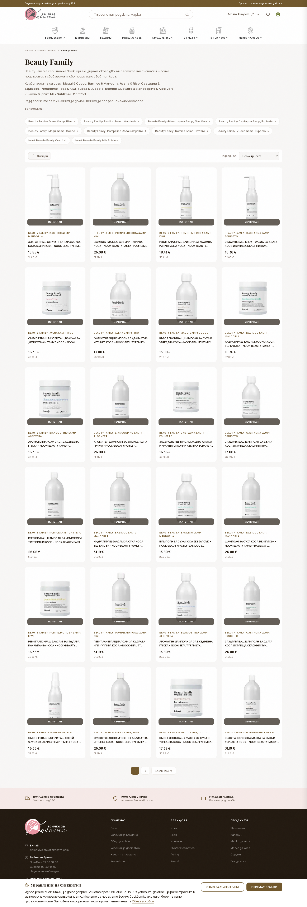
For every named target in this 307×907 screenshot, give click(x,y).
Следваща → (164, 770)
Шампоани (238, 828)
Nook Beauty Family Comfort (47, 140)
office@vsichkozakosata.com (49, 850)
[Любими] (268, 14)
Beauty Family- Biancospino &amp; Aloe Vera (179, 121)
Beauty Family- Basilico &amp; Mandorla (111, 121)
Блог (114, 828)
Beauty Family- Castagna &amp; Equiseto (247, 121)
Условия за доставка (125, 848)
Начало (29, 50)
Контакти (118, 861)
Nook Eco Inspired (46, 50)
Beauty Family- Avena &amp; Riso (51, 121)
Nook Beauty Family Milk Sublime (96, 140)
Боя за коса (238, 861)
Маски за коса (240, 841)
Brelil (174, 835)
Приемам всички (264, 887)
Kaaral (175, 861)
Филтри (42, 156)
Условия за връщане (124, 835)
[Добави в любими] (79, 174)
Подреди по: (229, 156)
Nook (174, 828)
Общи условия (120, 841)
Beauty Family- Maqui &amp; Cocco (53, 131)
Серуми (236, 854)
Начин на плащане (123, 854)
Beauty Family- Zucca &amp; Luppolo (243, 131)
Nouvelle (176, 841)
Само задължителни (222, 887)
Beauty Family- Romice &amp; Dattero (181, 131)
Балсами (236, 835)
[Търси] (187, 14)
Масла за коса (240, 848)
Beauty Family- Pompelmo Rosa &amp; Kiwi (116, 131)
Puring (175, 854)
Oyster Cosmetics (182, 848)
